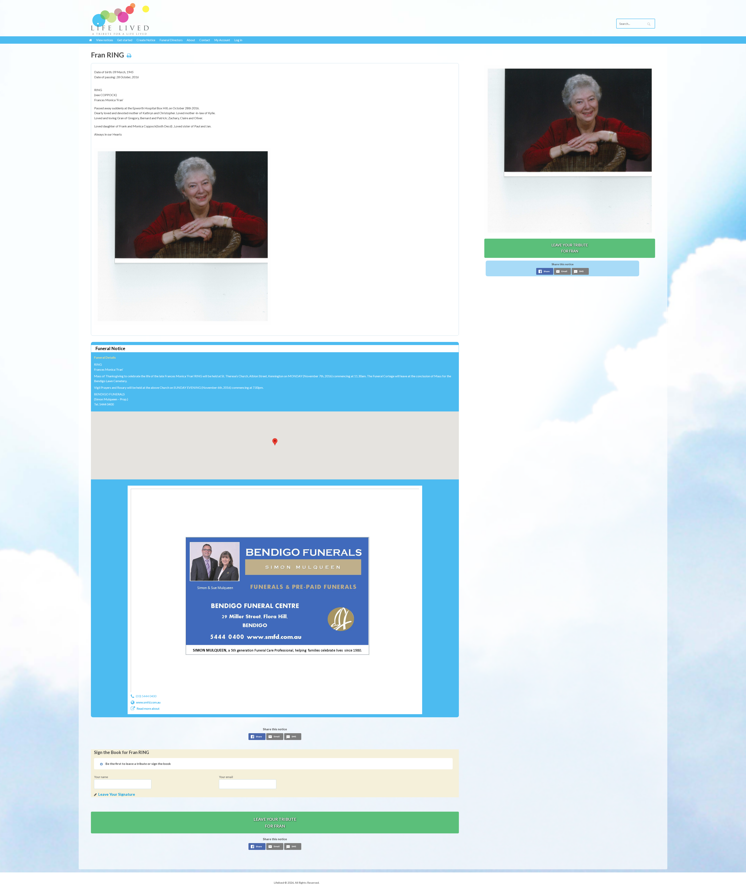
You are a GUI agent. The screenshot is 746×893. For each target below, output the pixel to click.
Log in (238, 40)
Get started (124, 40)
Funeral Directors (171, 40)
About (191, 40)
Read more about (148, 708)
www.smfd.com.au (148, 702)
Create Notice (146, 40)
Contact (204, 40)
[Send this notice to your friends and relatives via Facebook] (257, 737)
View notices (104, 40)
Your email (226, 777)
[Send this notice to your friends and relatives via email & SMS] (274, 737)
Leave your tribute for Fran (275, 822)
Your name (101, 777)
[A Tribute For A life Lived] (156, 19)
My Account (222, 40)
